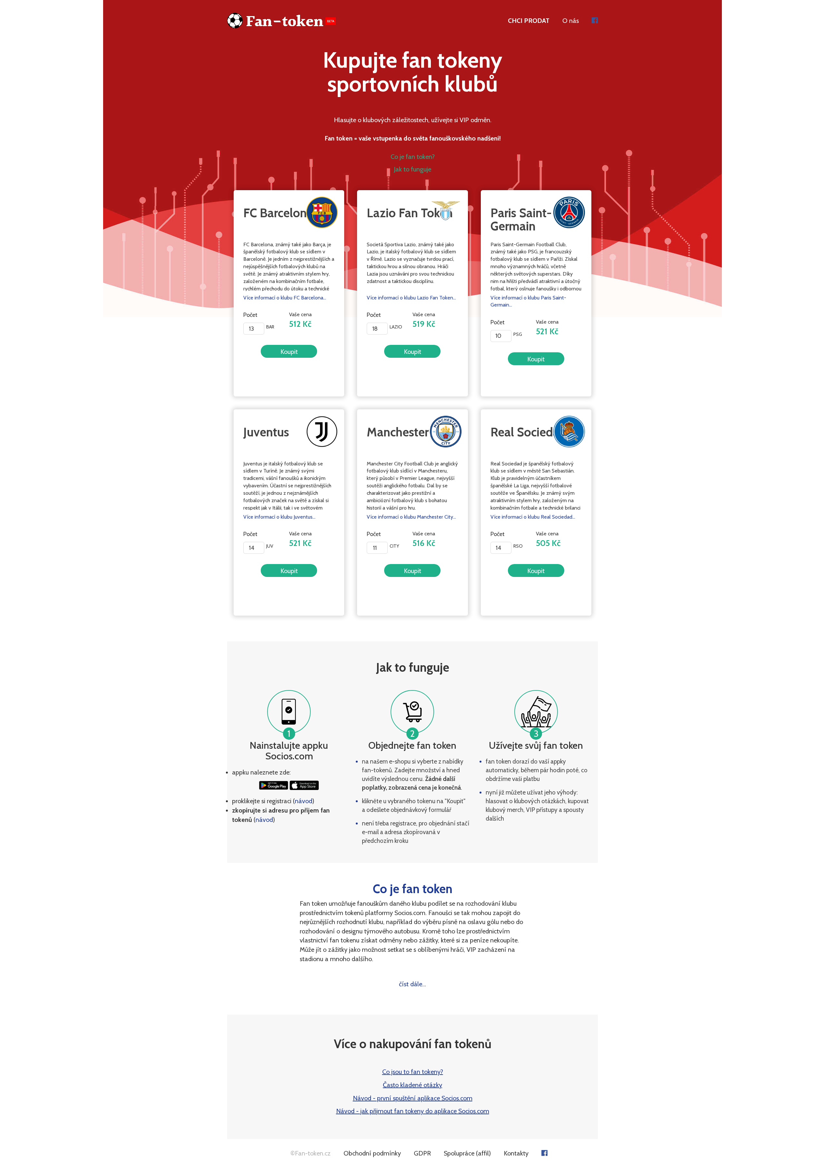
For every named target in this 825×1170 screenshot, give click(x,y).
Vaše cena (301, 320)
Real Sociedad (528, 432)
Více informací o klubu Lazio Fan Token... (411, 298)
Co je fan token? (413, 157)
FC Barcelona (278, 212)
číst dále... (412, 984)
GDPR (422, 1153)
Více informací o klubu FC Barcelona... (284, 298)
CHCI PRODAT (528, 20)
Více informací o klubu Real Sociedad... (532, 517)
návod (303, 801)
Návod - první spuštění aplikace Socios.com (412, 1098)
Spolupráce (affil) (467, 1153)
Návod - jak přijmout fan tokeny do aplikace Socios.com (412, 1111)
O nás (570, 20)
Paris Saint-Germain (521, 219)
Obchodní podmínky (372, 1153)
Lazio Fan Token (410, 212)
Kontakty (516, 1153)
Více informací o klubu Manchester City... (411, 517)
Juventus (266, 432)
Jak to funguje (412, 169)
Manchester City (409, 432)
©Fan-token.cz (310, 1153)
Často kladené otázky (412, 1085)
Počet (250, 314)
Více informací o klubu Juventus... (279, 517)
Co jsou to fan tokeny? (412, 1072)
